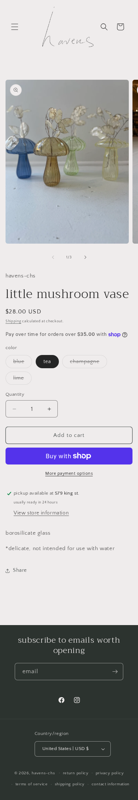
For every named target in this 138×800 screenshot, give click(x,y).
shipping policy (70, 784)
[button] (15, 27)
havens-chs (43, 773)
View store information (41, 513)
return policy (76, 773)
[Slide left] (53, 257)
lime (22, 380)
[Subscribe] (115, 671)
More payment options (69, 473)
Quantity (15, 394)
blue (22, 363)
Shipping (13, 321)
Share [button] (20, 570)
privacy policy (110, 773)
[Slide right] (85, 257)
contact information (111, 784)
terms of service (31, 784)
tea (47, 362)
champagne (88, 363)
